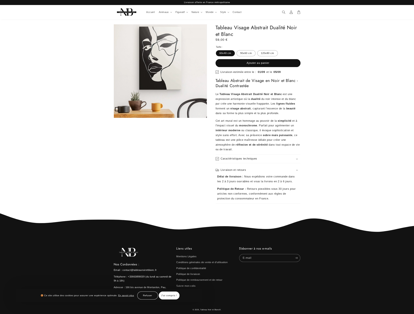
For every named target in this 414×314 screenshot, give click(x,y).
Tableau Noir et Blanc (209, 310)
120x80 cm (267, 53)
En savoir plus (126, 295)
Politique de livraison (188, 274)
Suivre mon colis (186, 286)
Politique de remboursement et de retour (199, 280)
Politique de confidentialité (191, 268)
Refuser (147, 295)
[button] (165, 12)
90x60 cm (246, 53)
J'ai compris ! (169, 295)
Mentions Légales (186, 256)
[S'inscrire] (296, 258)
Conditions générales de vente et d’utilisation (202, 262)
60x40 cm (225, 53)
